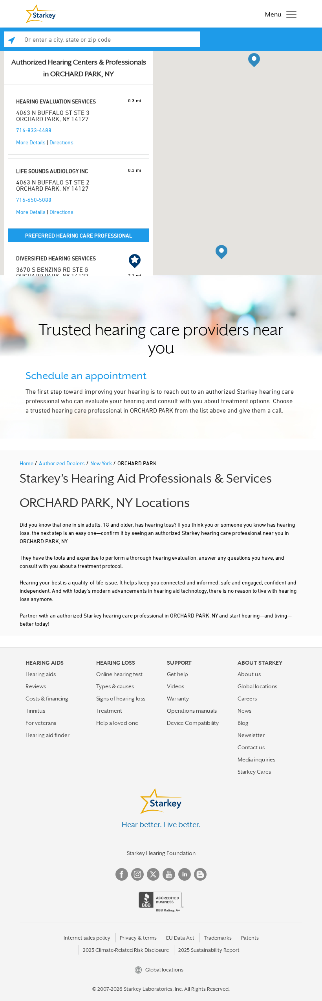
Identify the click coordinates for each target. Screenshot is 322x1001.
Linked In (184, 874)
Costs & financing (47, 698)
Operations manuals (192, 711)
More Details (31, 142)
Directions (61, 142)
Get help (177, 674)
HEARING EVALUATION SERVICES (56, 101)
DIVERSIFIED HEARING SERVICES (56, 258)
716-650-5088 (33, 199)
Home (27, 463)
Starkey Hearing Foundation (161, 853)
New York (101, 463)
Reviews (36, 686)
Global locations (257, 686)
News (244, 711)
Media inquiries (256, 759)
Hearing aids (41, 674)
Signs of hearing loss (120, 698)
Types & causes (115, 686)
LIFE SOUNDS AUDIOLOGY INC (52, 171)
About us (249, 674)
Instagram (137, 874)
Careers (247, 698)
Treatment (109, 711)
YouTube (169, 874)
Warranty (178, 698)
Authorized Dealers (62, 463)
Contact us (251, 747)
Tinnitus (35, 711)
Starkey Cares (254, 772)
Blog (243, 723)
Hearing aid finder (48, 735)
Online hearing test (119, 674)
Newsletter (251, 735)
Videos (175, 686)
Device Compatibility (193, 723)
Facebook (121, 874)
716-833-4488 (33, 130)
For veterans (41, 723)
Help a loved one (117, 723)
